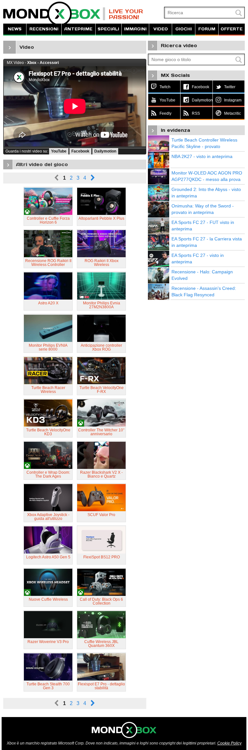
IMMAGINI (135, 28)
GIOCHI (183, 28)
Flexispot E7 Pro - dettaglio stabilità (101, 686)
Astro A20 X (48, 303)
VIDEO (160, 28)
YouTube (59, 151)
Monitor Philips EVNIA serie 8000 (48, 347)
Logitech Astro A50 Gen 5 (48, 557)
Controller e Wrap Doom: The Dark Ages (48, 474)
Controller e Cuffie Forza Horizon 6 (48, 220)
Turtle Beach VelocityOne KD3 (48, 432)
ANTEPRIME (78, 28)
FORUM (206, 28)
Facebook (80, 151)
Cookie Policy (229, 743)
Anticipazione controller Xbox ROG (101, 347)
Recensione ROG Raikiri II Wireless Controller (48, 263)
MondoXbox (54, 14)
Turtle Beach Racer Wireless (48, 390)
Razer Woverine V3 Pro (48, 641)
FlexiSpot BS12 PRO (101, 557)
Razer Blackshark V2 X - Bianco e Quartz (101, 474)
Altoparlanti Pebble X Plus (101, 218)
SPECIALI (108, 28)
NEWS (15, 28)
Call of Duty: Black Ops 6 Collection (101, 601)
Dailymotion (105, 151)
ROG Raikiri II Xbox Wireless (102, 263)
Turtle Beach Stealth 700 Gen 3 (48, 686)
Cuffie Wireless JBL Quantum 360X (101, 643)
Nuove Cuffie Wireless (48, 599)
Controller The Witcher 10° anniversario (101, 432)
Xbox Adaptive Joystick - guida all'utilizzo (48, 516)
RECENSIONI (43, 28)
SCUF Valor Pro (101, 514)
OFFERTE (232, 28)
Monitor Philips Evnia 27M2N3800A (101, 305)
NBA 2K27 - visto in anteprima (201, 156)
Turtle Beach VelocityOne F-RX (101, 390)
